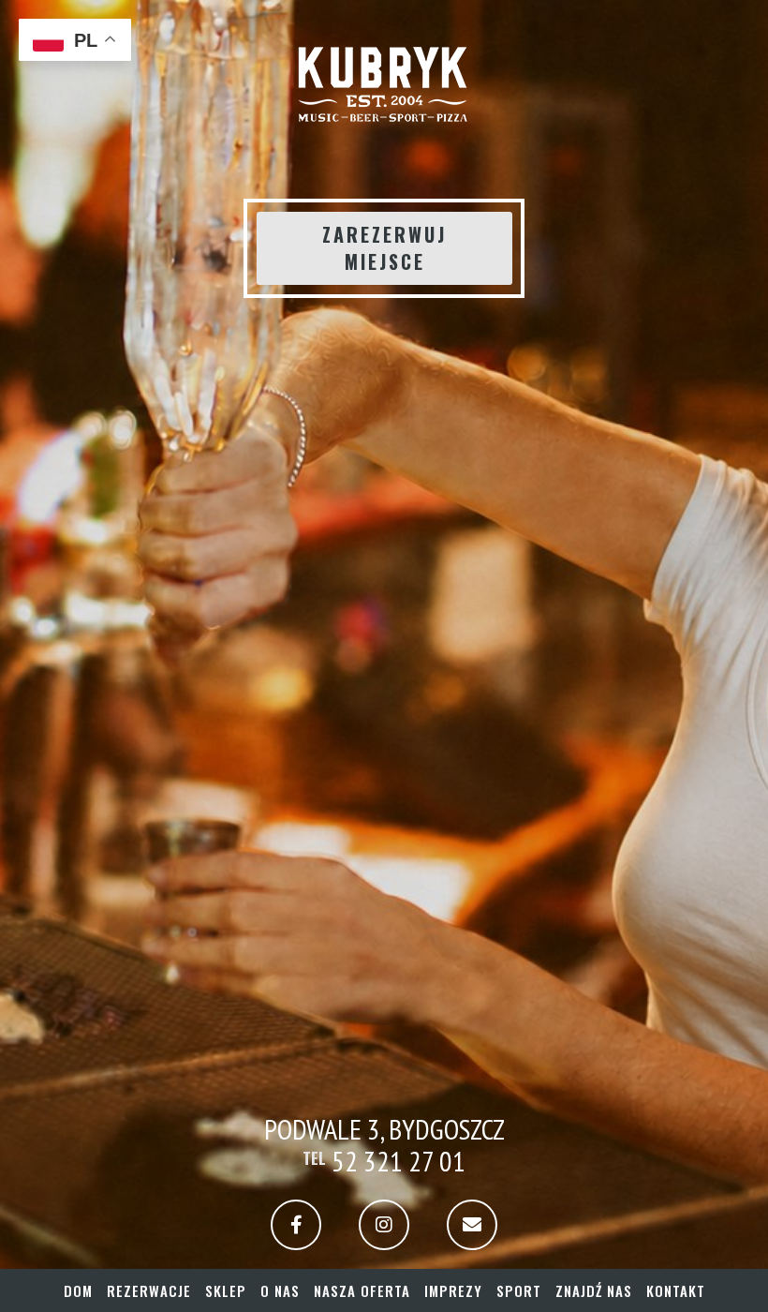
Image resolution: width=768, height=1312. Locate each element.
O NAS (280, 1290)
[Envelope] (472, 1225)
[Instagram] (384, 1225)
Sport (518, 1290)
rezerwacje (149, 1290)
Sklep (225, 1290)
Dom (78, 1290)
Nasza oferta (362, 1290)
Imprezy (453, 1290)
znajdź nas (593, 1290)
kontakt (675, 1290)
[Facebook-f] (296, 1225)
